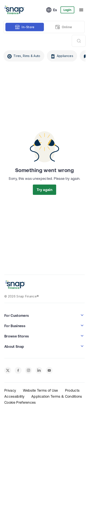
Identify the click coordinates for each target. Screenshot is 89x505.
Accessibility (14, 396)
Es (55, 10)
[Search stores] (79, 41)
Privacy (10, 390)
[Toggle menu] (81, 9)
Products (72, 390)
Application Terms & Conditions (56, 396)
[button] (44, 315)
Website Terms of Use (40, 390)
